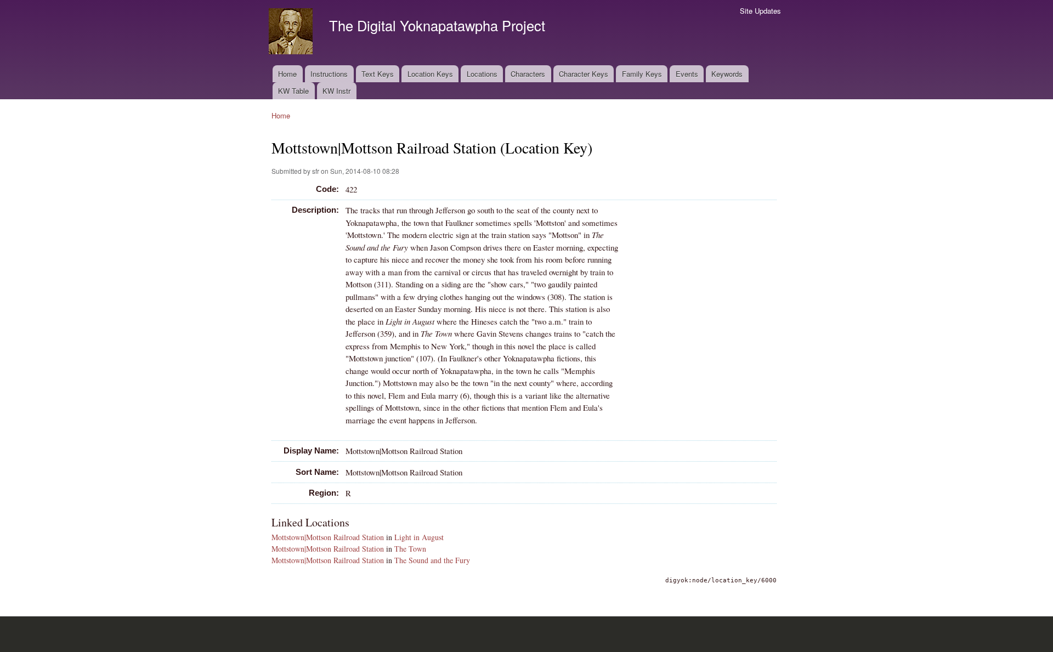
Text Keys (377, 74)
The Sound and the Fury (432, 560)
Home (287, 74)
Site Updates (760, 10)
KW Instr (336, 91)
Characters (528, 74)
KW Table (293, 91)
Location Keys (430, 74)
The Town (410, 548)
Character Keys (583, 74)
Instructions (329, 74)
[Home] (292, 32)
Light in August (419, 537)
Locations (482, 74)
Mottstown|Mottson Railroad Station (327, 537)
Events (687, 74)
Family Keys (642, 74)
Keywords (727, 74)
